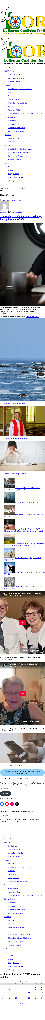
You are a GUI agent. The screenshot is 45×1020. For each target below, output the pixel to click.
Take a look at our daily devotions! (15, 474)
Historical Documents (15, 966)
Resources (11, 871)
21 (29, 995)
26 (16, 998)
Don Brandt (4, 212)
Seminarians (12, 874)
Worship (7, 931)
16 (42, 992)
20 (22, 995)
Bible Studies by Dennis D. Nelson (20, 867)
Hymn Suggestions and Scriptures (19, 938)
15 (35, 992)
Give (5, 949)
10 (3, 992)
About (6, 952)
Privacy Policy (12, 821)
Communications (9, 899)
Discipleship (8, 839)
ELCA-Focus (8, 842)
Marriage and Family (15, 970)
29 (35, 998)
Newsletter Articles (14, 906)
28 (29, 998)
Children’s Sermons (14, 945)
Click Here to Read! (32, 317)
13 (22, 992)
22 (35, 995)
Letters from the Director (16, 910)
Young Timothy (13, 878)
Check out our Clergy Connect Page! (16, 438)
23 (42, 995)
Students (7, 860)
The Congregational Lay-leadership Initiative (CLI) (25, 895)
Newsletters (12, 902)
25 (9, 998)
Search (23, 188)
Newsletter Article (16, 212)
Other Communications (16, 913)
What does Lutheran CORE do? (14, 403)
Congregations (9, 885)
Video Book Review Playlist (13, 765)
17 (3, 995)
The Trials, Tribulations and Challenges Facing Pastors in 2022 (21, 218)
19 (16, 995)
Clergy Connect (13, 963)
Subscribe (5, 793)
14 (29, 992)
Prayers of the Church (15, 941)
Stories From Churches (16, 853)
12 (16, 992)
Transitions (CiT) (14, 892)
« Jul (21, 1003)
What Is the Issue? (14, 849)
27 (22, 998)
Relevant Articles (14, 856)
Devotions (7, 917)
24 (3, 998)
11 (9, 992)
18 (9, 995)
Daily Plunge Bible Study (16, 927)
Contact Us (12, 959)
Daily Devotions (13, 924)
